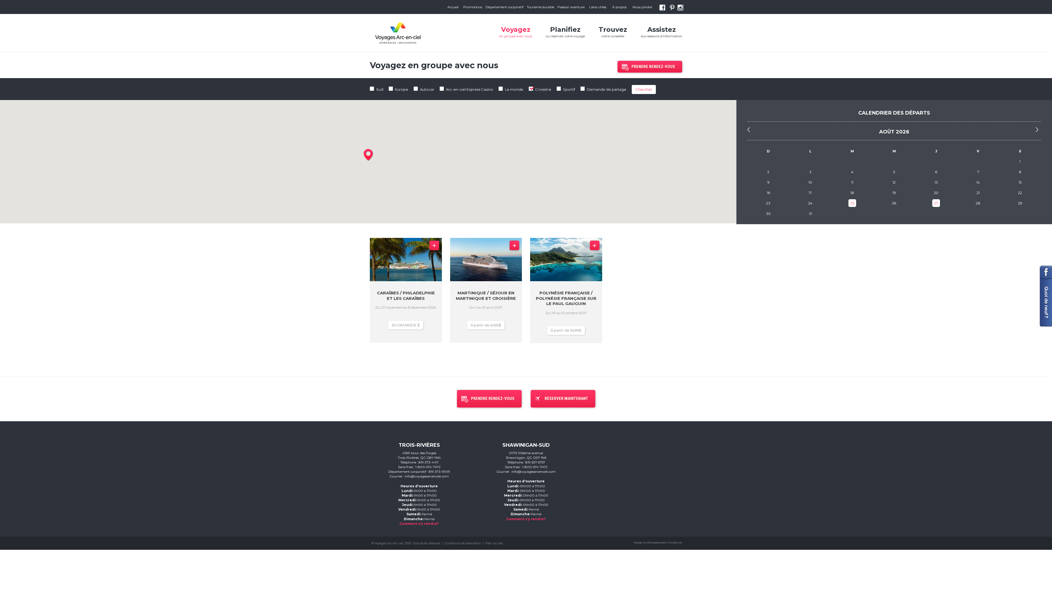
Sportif (569, 89)
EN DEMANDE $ (406, 325)
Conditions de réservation (463, 543)
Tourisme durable (540, 7)
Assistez (661, 31)
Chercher (643, 89)
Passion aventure (571, 7)
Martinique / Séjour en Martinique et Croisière (486, 295)
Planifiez (565, 31)
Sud (379, 89)
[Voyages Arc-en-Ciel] (398, 33)
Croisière (543, 89)
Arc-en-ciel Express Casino (469, 89)
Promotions (472, 7)
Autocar (427, 89)
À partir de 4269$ (486, 325)
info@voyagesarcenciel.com (427, 476)
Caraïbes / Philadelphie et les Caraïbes (406, 295)
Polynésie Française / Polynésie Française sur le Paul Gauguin (566, 298)
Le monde (514, 89)
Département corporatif (504, 7)
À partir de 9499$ (566, 330)
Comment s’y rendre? (419, 524)
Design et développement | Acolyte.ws (658, 542)
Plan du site (494, 543)
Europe (401, 89)
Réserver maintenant (566, 398)
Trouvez (613, 31)
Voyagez (515, 31)
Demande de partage (606, 89)
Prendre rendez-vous (653, 66)
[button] (368, 155)
